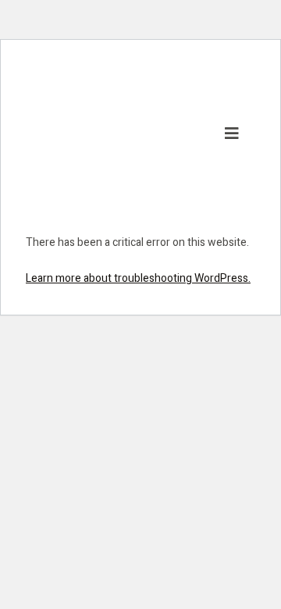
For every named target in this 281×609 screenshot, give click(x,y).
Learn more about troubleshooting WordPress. (138, 278)
